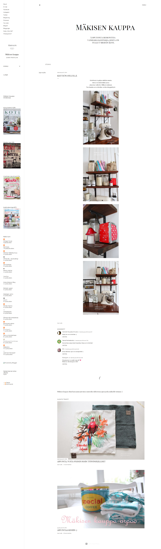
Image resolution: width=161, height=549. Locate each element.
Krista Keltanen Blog (9, 282)
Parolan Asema (7, 306)
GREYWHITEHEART (9, 353)
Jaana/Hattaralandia (68, 340)
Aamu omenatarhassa (9, 335)
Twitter (5, 15)
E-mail (5, 7)
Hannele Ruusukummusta (70, 332)
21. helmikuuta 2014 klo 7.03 (81, 340)
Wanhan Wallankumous (10, 253)
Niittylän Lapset (8, 288)
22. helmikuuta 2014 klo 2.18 (76, 357)
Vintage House (7, 241)
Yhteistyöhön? (7, 34)
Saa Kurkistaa (7, 264)
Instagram (6, 12)
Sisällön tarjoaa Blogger (94, 543)
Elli (63, 349)
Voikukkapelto (7, 312)
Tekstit (8, 382)
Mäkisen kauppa (12, 54)
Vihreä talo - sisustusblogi (10, 259)
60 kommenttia (67, 533)
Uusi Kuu (6, 276)
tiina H (5, 300)
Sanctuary (6, 247)
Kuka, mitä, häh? (8, 31)
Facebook (6, 9)
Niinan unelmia (7, 270)
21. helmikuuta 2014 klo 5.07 (85, 332)
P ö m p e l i (6, 329)
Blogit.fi (5, 25)
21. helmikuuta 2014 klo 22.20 (72, 349)
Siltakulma (6, 347)
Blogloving (6, 17)
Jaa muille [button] (42, 72)
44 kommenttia (67, 464)
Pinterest (6, 20)
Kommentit (9, 384)
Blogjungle (6, 28)
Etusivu (48, 64)
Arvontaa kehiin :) (67, 530)
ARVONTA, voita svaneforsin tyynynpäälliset (81, 461)
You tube (6, 23)
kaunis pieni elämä (8, 323)
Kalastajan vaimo (8, 294)
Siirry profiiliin (12, 57)
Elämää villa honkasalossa (10, 317)
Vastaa (64, 337)
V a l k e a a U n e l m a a (10, 341)
